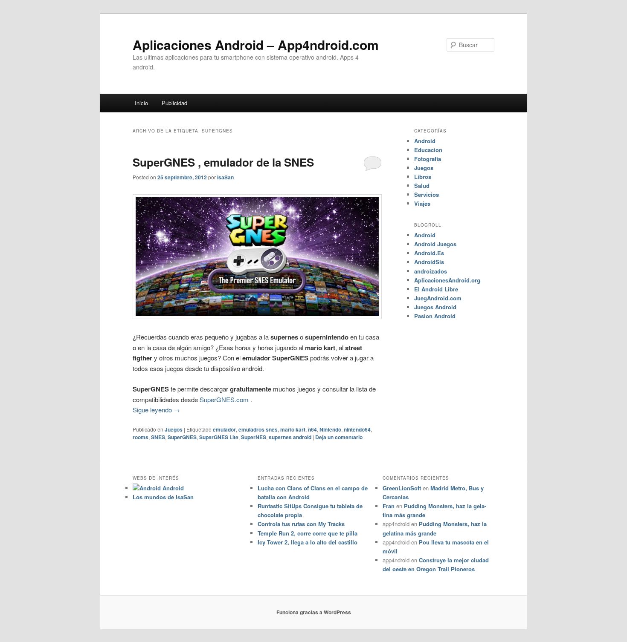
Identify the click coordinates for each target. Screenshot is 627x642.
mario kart (292, 429)
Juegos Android (435, 307)
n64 (312, 429)
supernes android (290, 437)
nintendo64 (357, 429)
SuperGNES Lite (218, 437)
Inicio (141, 103)
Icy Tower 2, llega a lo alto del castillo (307, 542)
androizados (430, 271)
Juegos (174, 429)
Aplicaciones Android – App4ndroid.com (256, 44)
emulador (224, 429)
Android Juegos (435, 244)
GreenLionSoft (402, 488)
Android (424, 141)
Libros (422, 177)
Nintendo (330, 429)
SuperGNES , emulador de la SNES (223, 162)
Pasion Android (435, 316)
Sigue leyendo (156, 409)
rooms (140, 437)
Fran (389, 506)
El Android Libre (436, 289)
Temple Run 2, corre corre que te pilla (307, 533)
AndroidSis (429, 262)
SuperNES (253, 437)
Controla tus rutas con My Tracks (301, 524)
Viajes (422, 203)
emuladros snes (258, 429)
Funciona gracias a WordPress (313, 612)
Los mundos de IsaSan (163, 497)
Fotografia (427, 159)
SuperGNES (182, 437)
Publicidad (174, 103)
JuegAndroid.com (438, 298)
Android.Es (429, 253)
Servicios (426, 194)
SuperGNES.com (224, 399)
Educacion (428, 150)
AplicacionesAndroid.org (447, 280)
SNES (158, 437)
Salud (422, 185)
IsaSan (225, 177)
